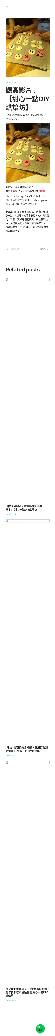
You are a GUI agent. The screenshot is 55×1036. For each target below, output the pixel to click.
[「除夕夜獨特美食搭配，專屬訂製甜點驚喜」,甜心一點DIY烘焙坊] (28, 630)
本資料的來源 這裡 (16, 227)
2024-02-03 (11, 755)
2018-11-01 (11, 83)
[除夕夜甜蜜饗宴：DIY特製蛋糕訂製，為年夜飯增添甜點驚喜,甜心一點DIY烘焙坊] (28, 872)
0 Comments (11, 119)
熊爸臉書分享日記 (13, 115)
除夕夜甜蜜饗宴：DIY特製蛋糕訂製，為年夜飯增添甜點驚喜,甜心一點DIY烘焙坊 (28, 992)
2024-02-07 (11, 514)
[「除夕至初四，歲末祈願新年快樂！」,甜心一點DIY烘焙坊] (28, 389)
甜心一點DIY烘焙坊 (34, 115)
